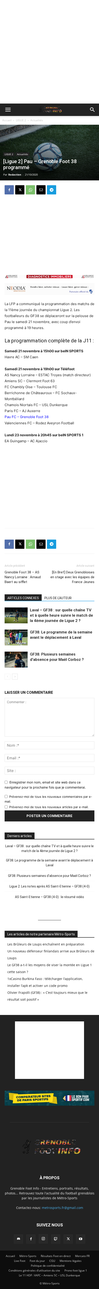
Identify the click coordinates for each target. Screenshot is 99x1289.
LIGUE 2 (21, 120)
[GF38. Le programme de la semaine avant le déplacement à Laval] (16, 637)
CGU (52, 1261)
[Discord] (18, 1239)
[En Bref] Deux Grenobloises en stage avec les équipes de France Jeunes (72, 577)
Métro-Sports (27, 1256)
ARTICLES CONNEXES (23, 598)
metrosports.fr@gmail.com (62, 1207)
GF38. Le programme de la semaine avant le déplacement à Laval (49, 862)
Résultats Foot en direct (56, 1256)
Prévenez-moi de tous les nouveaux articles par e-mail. (49, 807)
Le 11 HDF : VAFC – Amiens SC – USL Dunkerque (49, 1275)
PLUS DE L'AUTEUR (58, 598)
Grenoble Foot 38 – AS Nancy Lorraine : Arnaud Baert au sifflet (23, 577)
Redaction (14, 174)
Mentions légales (71, 1261)
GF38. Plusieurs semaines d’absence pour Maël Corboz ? (49, 876)
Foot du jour (37, 1261)
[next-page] (15, 676)
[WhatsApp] (30, 189)
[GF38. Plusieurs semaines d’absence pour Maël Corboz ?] (16, 660)
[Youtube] (80, 1239)
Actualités (36, 120)
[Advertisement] (49, 51)
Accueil (7, 120)
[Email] (41, 189)
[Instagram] (43, 1238)
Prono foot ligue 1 (75, 1270)
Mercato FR (82, 1256)
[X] (19, 189)
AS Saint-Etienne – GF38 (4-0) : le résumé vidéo (49, 897)
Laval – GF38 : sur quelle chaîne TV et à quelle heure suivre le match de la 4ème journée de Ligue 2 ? (61, 615)
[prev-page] (7, 676)
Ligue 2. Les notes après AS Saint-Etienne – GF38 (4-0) (49, 886)
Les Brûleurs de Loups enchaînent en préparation (45, 944)
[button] (7, 110)
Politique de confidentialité (48, 1266)
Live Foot (19, 1261)
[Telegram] (51, 189)
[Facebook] (9, 189)
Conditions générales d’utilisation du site (34, 1270)
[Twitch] (55, 1239)
